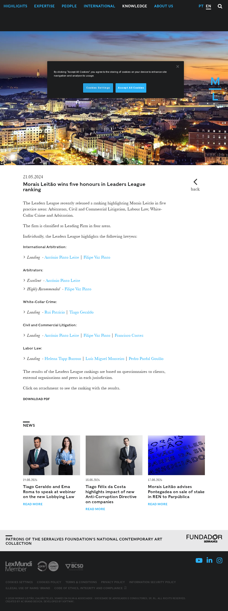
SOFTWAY (67, 601)
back (195, 189)
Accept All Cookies (131, 87)
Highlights (15, 6)
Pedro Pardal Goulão (146, 358)
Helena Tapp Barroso (63, 358)
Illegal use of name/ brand (28, 588)
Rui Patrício (55, 312)
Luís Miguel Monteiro (105, 358)
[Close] (178, 66)
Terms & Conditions (81, 582)
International (99, 6)
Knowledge (134, 6)
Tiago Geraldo (81, 312)
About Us (163, 6)
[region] (115, 79)
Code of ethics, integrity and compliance (89, 588)
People (69, 6)
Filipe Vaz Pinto (96, 257)
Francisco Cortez (129, 335)
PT (201, 6)
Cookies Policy (49, 582)
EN (208, 6)
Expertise (44, 6)
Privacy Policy (113, 582)
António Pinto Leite (62, 257)
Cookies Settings (19, 582)
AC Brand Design (31, 601)
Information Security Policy (152, 582)
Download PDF (36, 399)
